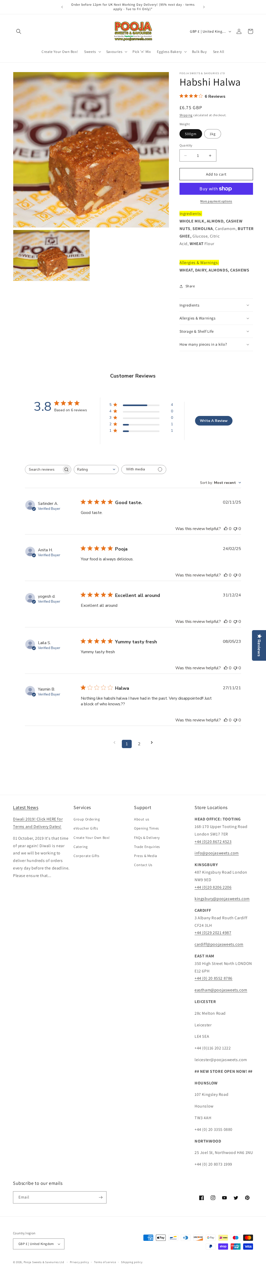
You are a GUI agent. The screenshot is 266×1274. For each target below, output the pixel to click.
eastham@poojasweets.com (221, 990)
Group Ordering (87, 819)
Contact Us (143, 864)
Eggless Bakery (169, 51)
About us (141, 819)
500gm (191, 133)
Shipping (186, 115)
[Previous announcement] (62, 7)
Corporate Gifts (86, 855)
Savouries (114, 51)
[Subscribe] (100, 1197)
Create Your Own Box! (92, 837)
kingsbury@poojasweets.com (222, 898)
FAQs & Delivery (147, 837)
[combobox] (96, 469)
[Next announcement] (204, 7)
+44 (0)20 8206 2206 (213, 887)
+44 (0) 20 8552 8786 (213, 978)
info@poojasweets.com (217, 853)
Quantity (185, 145)
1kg (213, 133)
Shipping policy (132, 1262)
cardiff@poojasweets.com (219, 944)
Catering (81, 846)
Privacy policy (79, 1262)
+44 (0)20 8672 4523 (213, 841)
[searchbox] (43, 469)
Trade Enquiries (147, 846)
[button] (18, 31)
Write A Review (214, 420)
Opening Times (146, 828)
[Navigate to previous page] (114, 742)
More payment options (216, 201)
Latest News (25, 807)
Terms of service (105, 1262)
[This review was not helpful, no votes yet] (235, 529)
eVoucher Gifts (86, 828)
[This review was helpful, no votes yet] (226, 529)
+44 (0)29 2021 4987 (213, 932)
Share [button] (190, 286)
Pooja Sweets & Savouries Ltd (44, 1262)
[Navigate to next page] (152, 742)
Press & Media (145, 855)
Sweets (90, 51)
